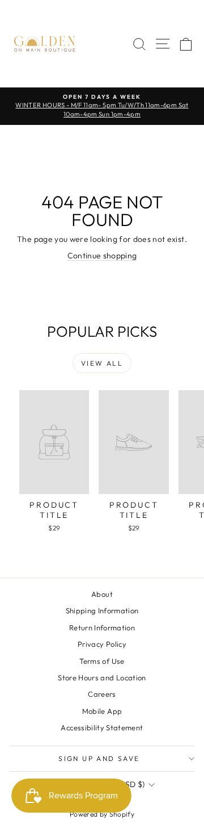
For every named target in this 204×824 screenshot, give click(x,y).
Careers (102, 693)
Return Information (102, 627)
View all (102, 363)
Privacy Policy (102, 644)
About (102, 594)
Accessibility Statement (102, 727)
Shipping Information (102, 610)
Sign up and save (98, 758)
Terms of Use (101, 661)
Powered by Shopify (102, 814)
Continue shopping (102, 255)
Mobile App (102, 711)
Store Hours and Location (102, 677)
